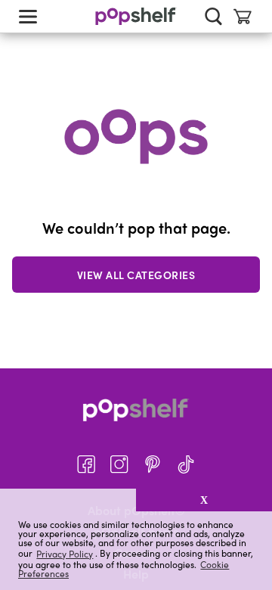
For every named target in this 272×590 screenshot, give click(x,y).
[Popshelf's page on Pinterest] (153, 464)
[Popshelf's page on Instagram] (119, 464)
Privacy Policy (64, 553)
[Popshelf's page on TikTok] (186, 464)
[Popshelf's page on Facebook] (86, 464)
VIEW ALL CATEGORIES (136, 274)
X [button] (204, 500)
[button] (68, 500)
